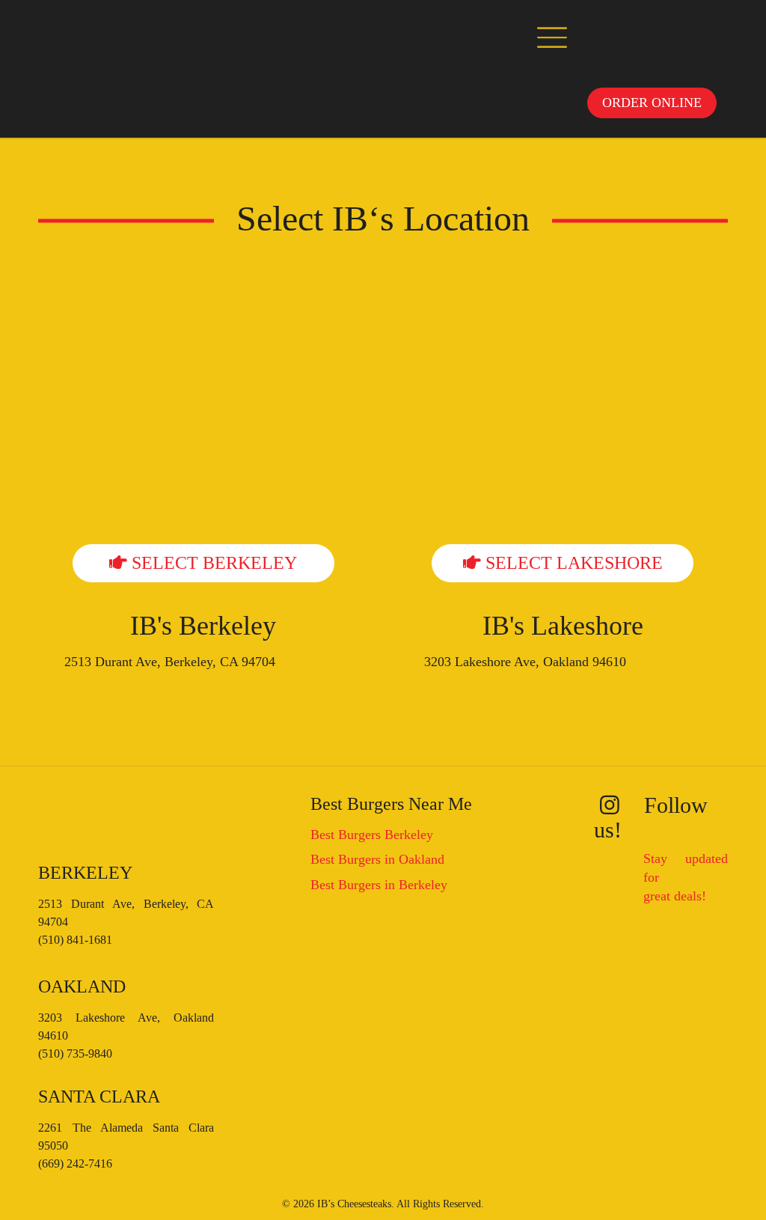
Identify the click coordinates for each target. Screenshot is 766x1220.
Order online (652, 102)
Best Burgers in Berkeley (378, 884)
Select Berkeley (212, 563)
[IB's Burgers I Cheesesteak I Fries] (92, 34)
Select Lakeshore (572, 563)
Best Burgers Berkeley (371, 834)
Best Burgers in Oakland (377, 859)
